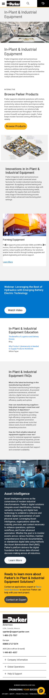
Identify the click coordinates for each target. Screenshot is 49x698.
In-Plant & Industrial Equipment (20, 14)
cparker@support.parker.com (16, 632)
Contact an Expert (16, 599)
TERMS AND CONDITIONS (38, 694)
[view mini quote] (43, 4)
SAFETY (12, 694)
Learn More (8, 262)
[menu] (3, 3)
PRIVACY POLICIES (22, 694)
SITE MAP (5, 694)
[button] (41, 691)
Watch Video (15, 310)
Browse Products (16, 126)
